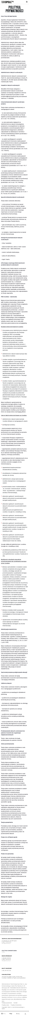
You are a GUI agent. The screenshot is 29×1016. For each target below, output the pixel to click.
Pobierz (3, 952)
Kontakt (15, 1003)
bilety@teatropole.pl (6, 960)
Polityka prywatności (7, 1003)
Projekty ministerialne (16, 1005)
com (12, 510)
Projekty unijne (5, 1005)
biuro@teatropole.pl (6, 943)
